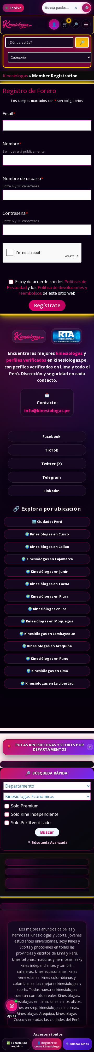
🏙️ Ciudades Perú (47, 521)
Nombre (12, 144)
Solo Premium (24, 806)
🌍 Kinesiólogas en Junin (47, 571)
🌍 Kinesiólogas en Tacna (47, 583)
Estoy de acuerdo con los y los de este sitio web (47, 287)
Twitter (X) (51, 463)
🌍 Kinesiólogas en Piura (47, 596)
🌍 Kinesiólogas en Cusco (47, 534)
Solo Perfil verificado (30, 822)
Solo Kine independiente (34, 814)
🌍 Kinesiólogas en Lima (47, 670)
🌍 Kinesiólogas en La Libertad (47, 683)
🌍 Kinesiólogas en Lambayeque (47, 633)
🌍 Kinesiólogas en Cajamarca (47, 559)
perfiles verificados (26, 360)
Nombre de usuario (23, 178)
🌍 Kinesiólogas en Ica (47, 608)
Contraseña (15, 213)
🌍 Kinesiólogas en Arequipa (47, 646)
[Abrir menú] (86, 24)
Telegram (51, 477)
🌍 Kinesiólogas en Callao (47, 546)
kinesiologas (69, 353)
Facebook (52, 436)
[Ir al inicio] (17, 24)
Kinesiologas (15, 76)
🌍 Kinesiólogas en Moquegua (47, 621)
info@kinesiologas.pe (47, 410)
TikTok (51, 450)
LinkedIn (52, 490)
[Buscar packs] (86, 7)
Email (9, 114)
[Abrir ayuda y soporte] (12, 1006)
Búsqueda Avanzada (49, 842)
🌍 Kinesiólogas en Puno (47, 658)
